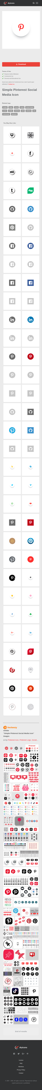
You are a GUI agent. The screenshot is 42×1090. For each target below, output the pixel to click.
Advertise (21, 1066)
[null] (14, 748)
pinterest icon (13, 740)
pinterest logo (25, 740)
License (21, 1060)
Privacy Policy (21, 1070)
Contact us (11, 84)
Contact (21, 1073)
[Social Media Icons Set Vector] (7, 971)
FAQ (21, 1063)
